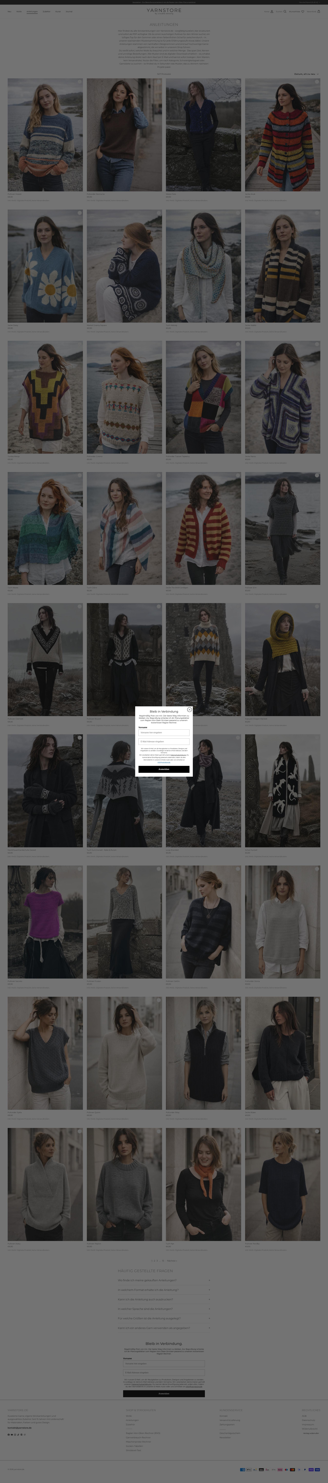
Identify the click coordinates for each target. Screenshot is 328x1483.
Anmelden (164, 769)
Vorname (143, 727)
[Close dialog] (189, 709)
